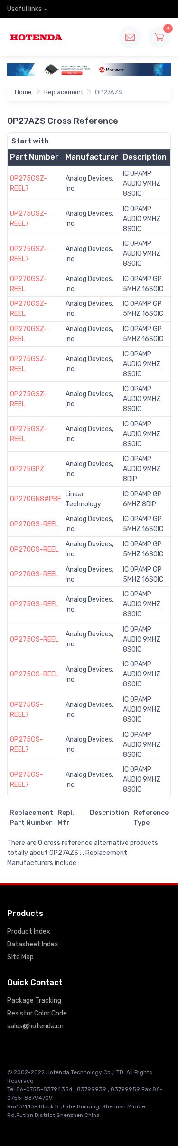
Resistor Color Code (37, 1013)
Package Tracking (34, 1000)
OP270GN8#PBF (35, 499)
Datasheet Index (32, 944)
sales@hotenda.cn (35, 1026)
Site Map (20, 957)
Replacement (63, 92)
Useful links (24, 9)
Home (23, 92)
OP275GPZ (27, 469)
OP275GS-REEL (34, 604)
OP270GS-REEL (34, 524)
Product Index (28, 931)
